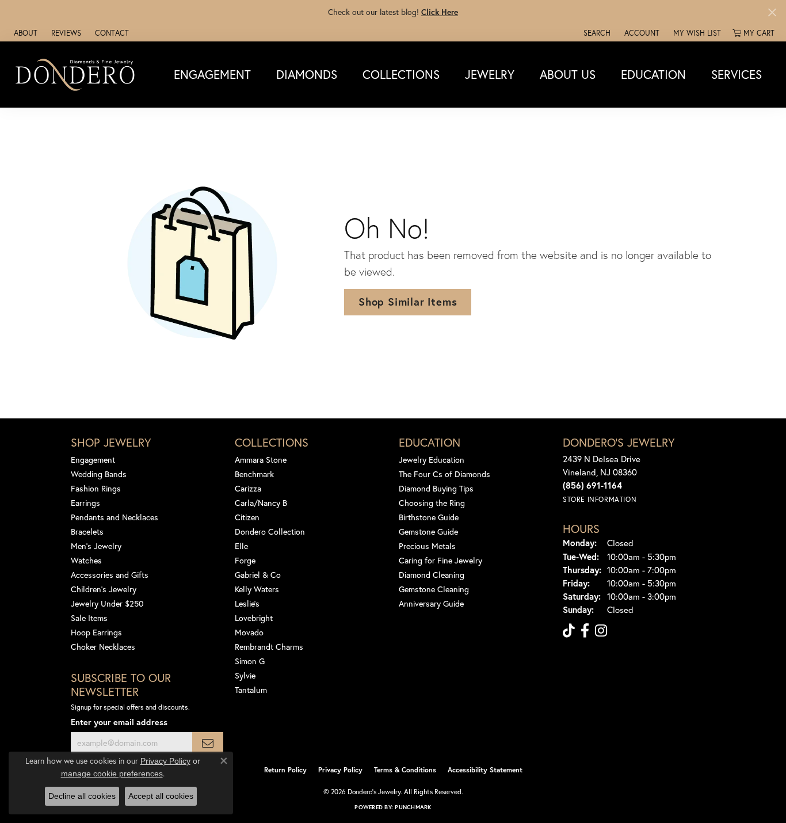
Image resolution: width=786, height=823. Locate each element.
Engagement (212, 74)
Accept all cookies (160, 796)
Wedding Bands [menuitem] (99, 473)
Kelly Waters (257, 589)
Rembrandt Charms (269, 646)
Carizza (248, 488)
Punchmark (413, 807)
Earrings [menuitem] (85, 502)
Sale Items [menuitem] (89, 617)
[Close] (772, 12)
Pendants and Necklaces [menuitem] (114, 517)
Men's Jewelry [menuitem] (96, 545)
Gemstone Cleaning (434, 589)
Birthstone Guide (429, 517)
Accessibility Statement (485, 769)
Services (736, 74)
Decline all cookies (82, 796)
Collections (401, 74)
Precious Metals (427, 545)
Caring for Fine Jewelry (440, 560)
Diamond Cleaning (431, 574)
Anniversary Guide (431, 603)
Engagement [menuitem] (93, 459)
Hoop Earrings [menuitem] (96, 632)
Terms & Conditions (405, 769)
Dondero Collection (270, 531)
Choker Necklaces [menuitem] (103, 646)
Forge (245, 560)
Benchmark (254, 473)
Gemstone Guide (428, 531)
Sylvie (245, 675)
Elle (241, 545)
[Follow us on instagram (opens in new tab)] (601, 631)
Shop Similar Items (407, 301)
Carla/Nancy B (261, 502)
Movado (249, 632)
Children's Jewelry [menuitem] (103, 589)
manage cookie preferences (112, 773)
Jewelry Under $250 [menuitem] (107, 603)
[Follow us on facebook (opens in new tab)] (585, 631)
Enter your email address (119, 722)
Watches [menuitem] (86, 560)
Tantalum (251, 689)
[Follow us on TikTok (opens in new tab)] (569, 631)
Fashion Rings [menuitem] (96, 488)
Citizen (247, 517)
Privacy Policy (340, 769)
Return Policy (285, 769)
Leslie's (247, 603)
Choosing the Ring (432, 502)
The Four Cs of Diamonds (444, 473)
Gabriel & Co (258, 574)
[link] (24, 32)
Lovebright (254, 617)
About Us (568, 74)
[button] (596, 32)
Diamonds (306, 74)
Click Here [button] (439, 11)
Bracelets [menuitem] (87, 531)
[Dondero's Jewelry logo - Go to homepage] (78, 74)
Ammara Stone (261, 459)
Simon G (250, 661)
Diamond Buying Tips (436, 488)
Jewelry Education (431, 459)
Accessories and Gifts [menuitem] (109, 574)
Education (653, 74)
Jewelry (489, 74)
